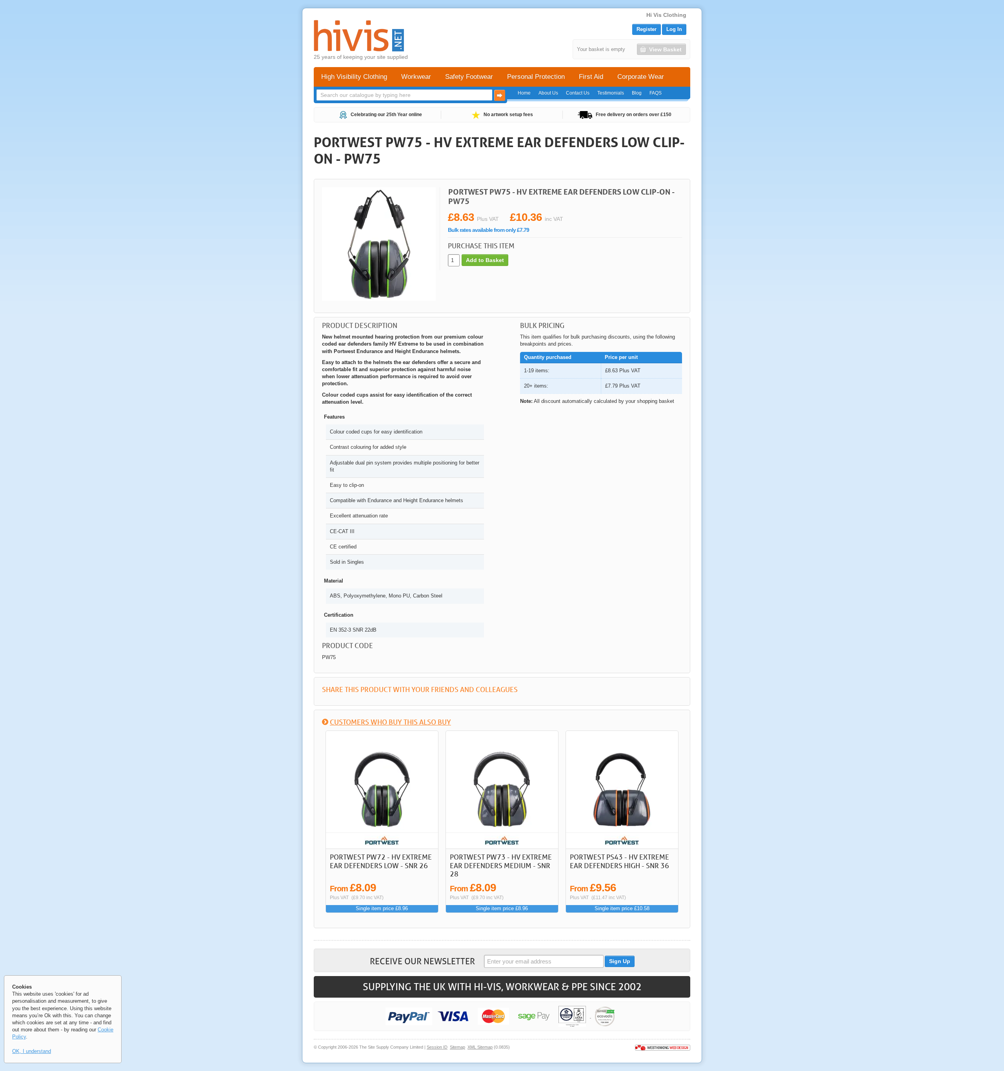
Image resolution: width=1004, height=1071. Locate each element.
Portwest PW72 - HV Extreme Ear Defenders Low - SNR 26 (381, 861)
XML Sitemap (480, 1047)
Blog (637, 93)
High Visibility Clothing (354, 76)
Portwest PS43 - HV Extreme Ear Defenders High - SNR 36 (619, 861)
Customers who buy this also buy (390, 722)
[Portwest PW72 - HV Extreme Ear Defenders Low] (382, 790)
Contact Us (577, 93)
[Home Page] (359, 35)
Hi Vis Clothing (666, 15)
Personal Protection (536, 76)
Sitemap (457, 1047)
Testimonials (610, 93)
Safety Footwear (469, 76)
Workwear (416, 76)
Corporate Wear (640, 76)
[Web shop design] (662, 1047)
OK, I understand (31, 1051)
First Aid (591, 76)
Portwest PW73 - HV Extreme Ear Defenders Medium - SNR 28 (501, 865)
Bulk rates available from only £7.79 (488, 230)
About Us (548, 93)
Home (524, 93)
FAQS (655, 93)
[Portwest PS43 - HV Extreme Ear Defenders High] (622, 790)
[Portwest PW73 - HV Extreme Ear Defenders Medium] (502, 790)
